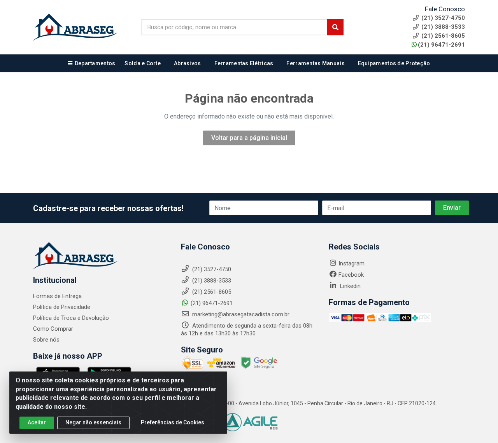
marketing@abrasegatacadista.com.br (240, 314)
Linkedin (349, 286)
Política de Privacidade (61, 306)
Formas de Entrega (57, 296)
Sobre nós (46, 339)
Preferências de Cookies (172, 422)
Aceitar (37, 422)
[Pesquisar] (335, 27)
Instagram (351, 263)
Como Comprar (53, 328)
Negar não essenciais (93, 422)
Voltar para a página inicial (249, 137)
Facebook (351, 274)
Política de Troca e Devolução (71, 317)
